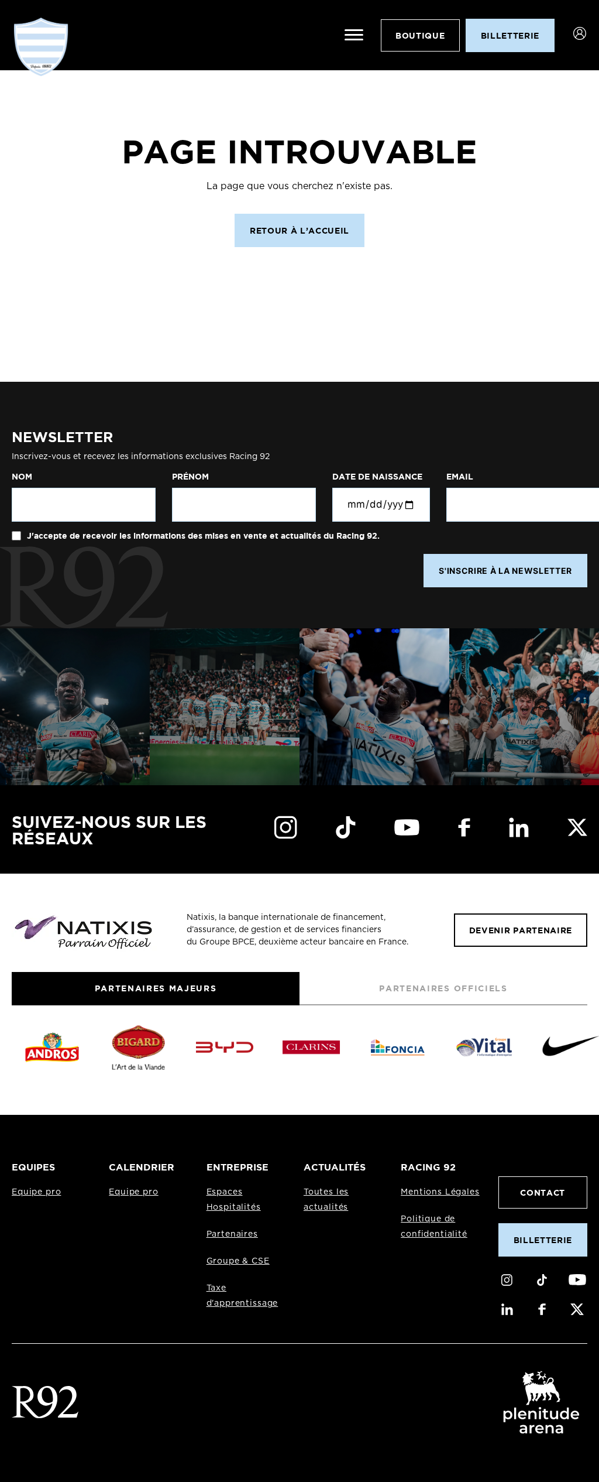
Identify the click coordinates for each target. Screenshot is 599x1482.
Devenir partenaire (520, 930)
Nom (22, 477)
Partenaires (232, 1234)
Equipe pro (36, 1192)
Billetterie (543, 1240)
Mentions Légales (440, 1192)
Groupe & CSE (238, 1261)
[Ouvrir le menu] (354, 35)
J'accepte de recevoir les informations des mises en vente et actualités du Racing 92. (202, 536)
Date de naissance (377, 477)
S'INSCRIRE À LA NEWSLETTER (505, 571)
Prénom (190, 477)
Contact (542, 1192)
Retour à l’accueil (299, 230)
